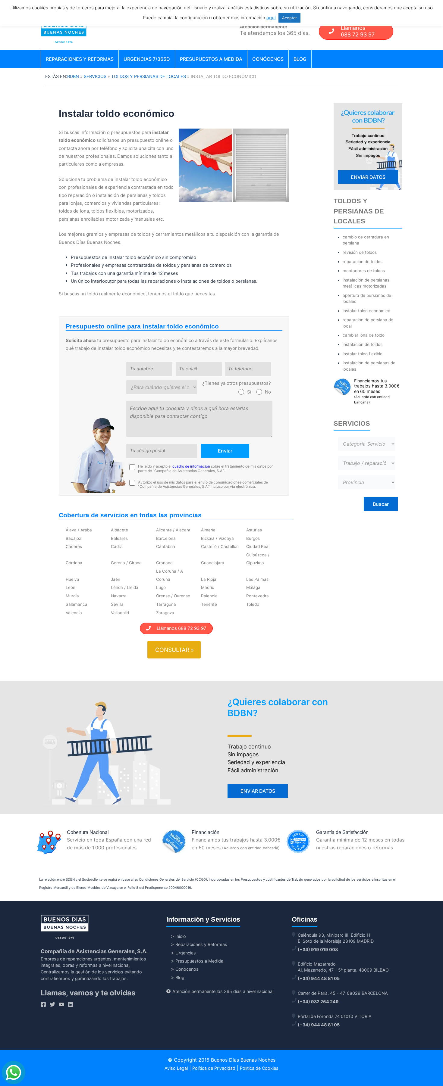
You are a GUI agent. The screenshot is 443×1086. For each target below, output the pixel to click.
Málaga (253, 587)
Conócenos (268, 59)
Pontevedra (257, 595)
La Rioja (208, 579)
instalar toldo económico (366, 310)
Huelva (72, 579)
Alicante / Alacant (173, 529)
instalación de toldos (362, 344)
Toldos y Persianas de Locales (148, 76)
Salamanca (76, 604)
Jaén (115, 579)
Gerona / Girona (126, 562)
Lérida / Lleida (124, 587)
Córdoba (74, 562)
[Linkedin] (70, 1004)
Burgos (253, 538)
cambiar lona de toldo (364, 335)
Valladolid (120, 612)
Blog (300, 59)
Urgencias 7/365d (147, 59)
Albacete (119, 529)
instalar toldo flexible (362, 353)
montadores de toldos (364, 270)
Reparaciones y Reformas (80, 59)
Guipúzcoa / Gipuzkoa (257, 558)
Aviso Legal (176, 1068)
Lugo (161, 587)
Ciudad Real (257, 546)
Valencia (74, 612)
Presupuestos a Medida (211, 59)
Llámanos (358, 31)
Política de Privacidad (213, 1068)
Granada (164, 562)
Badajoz (73, 538)
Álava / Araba (79, 529)
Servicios (95, 76)
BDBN (73, 76)
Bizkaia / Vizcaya (217, 538)
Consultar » (174, 649)
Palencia (209, 595)
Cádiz (116, 546)
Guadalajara (212, 562)
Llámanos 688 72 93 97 (178, 628)
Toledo (252, 604)
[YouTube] (61, 1004)
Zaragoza (165, 612)
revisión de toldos (360, 252)
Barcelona (166, 538)
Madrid (207, 587)
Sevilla (117, 604)
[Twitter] (52, 1004)
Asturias (254, 529)
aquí (271, 17)
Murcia (72, 595)
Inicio (180, 936)
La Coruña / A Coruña (169, 575)
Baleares (119, 538)
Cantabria (165, 546)
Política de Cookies (259, 1068)
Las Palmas (257, 579)
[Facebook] (43, 1004)
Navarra (119, 595)
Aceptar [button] (289, 17)
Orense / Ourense (173, 595)
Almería (208, 529)
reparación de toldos (362, 261)
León (70, 587)
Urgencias (185, 952)
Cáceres (74, 546)
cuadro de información (191, 466)
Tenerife (209, 604)
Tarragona (166, 604)
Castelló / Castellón (220, 546)
